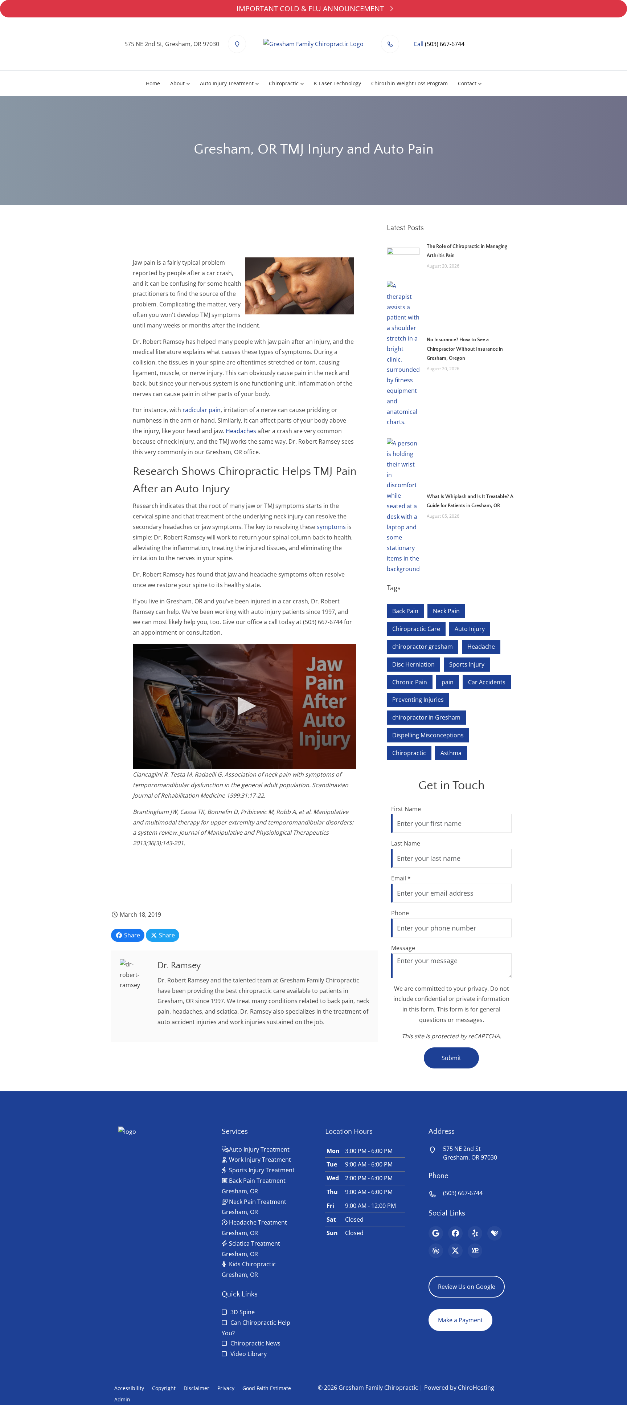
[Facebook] (455, 1233)
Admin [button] (122, 1399)
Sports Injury (466, 664)
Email (401, 878)
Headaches (241, 431)
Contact (467, 83)
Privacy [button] (225, 1388)
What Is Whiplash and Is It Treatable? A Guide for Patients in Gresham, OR (470, 501)
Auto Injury (470, 629)
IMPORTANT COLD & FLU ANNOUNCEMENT (310, 8)
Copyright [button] (164, 1388)
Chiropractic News (255, 1343)
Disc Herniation (413, 664)
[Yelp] (475, 1233)
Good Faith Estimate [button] (266, 1388)
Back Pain (405, 611)
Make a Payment (460, 1320)
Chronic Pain (409, 682)
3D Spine (242, 1312)
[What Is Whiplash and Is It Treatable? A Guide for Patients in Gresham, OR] (403, 506)
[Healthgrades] (494, 1233)
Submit (451, 1058)
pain (448, 682)
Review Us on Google (466, 1287)
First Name (406, 809)
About (177, 83)
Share (131, 935)
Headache (481, 647)
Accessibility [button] (129, 1388)
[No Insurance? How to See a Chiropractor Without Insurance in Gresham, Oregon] (403, 354)
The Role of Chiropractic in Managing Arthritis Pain (467, 251)
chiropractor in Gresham (426, 717)
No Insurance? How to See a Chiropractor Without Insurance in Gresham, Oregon (465, 349)
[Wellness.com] (436, 1250)
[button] (245, 706)
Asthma (451, 753)
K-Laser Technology (337, 83)
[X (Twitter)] (455, 1250)
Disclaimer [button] (196, 1388)
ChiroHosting (476, 1388)
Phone (400, 913)
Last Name (405, 843)
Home (153, 83)
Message (403, 948)
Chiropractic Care (416, 629)
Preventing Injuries (418, 700)
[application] (244, 707)
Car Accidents (486, 682)
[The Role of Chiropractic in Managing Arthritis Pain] (403, 256)
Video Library (248, 1354)
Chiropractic (284, 83)
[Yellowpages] (475, 1250)
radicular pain (202, 410)
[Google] (436, 1233)
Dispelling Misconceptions (428, 735)
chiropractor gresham (422, 647)
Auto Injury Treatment (227, 83)
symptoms (331, 527)
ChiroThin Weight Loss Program (409, 83)
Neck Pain (446, 611)
